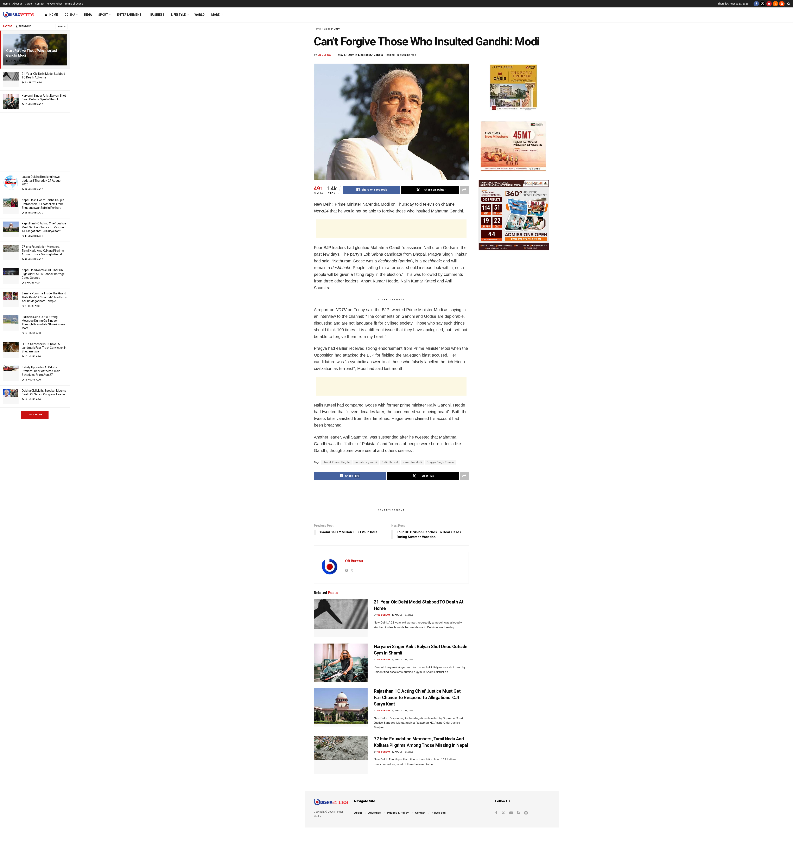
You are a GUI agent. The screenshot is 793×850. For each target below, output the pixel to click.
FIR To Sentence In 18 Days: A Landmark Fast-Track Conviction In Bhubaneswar (44, 347)
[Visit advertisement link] (513, 88)
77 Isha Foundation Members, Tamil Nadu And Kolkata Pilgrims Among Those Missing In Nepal (43, 250)
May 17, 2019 (346, 54)
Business (157, 14)
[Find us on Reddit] (782, 3)
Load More (34, 414)
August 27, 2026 (403, 615)
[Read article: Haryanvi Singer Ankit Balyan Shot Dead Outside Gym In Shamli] (341, 663)
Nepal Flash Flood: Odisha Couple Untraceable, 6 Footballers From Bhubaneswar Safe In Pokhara (43, 203)
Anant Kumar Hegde (336, 462)
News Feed (438, 812)
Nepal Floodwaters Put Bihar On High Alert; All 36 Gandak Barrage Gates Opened (43, 273)
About (358, 812)
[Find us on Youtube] (769, 3)
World (200, 14)
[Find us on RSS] (775, 3)
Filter (60, 26)
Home (6, 3)
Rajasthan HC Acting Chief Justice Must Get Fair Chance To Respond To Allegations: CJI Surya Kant (44, 227)
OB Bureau (324, 54)
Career (29, 3)
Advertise (374, 812)
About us (17, 3)
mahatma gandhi (366, 462)
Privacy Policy (54, 3)
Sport (103, 14)
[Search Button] (788, 3)
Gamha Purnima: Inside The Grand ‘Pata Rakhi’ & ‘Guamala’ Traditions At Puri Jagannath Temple (44, 297)
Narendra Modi (412, 462)
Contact (39, 3)
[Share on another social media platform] (464, 190)
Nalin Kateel (390, 462)
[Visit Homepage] (18, 15)
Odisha (69, 14)
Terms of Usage (74, 3)
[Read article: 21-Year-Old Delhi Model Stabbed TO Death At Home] (341, 618)
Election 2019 (332, 28)
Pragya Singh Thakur (440, 462)
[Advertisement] (35, 141)
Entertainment (129, 14)
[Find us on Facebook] (756, 3)
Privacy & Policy (398, 812)
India (88, 14)
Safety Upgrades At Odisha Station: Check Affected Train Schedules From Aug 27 (41, 371)
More (215, 14)
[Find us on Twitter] (762, 3)
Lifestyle (178, 14)
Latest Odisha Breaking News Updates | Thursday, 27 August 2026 (41, 180)
